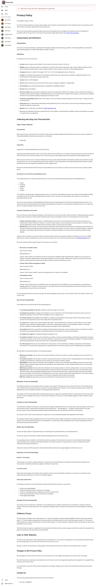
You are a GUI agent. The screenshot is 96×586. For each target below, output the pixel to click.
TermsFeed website (81, 238)
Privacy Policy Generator (72, 33)
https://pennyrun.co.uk (50, 108)
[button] (7, 580)
